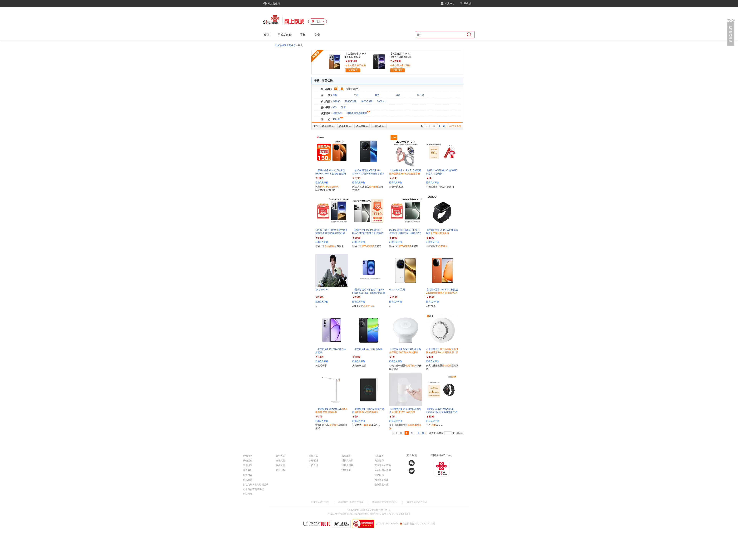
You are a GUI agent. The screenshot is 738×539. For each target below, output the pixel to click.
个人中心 (449, 3)
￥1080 (356, 357)
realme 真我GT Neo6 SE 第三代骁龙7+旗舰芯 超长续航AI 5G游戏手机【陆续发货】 (405, 233)
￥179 (318, 416)
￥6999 (356, 297)
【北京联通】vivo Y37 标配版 (367, 349)
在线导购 (731, 32)
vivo (398, 95)
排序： (316, 126)
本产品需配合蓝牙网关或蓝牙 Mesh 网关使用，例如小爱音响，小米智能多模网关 (442, 352)
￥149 (429, 357)
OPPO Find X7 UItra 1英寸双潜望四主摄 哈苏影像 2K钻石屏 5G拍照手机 (331, 233)
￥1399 (319, 357)
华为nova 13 (321, 289)
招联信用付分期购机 (357, 113)
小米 (356, 95)
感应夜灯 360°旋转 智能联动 (403, 352)
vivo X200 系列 (397, 289)
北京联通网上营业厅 (285, 45)
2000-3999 (350, 101)
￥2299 (393, 178)
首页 (266, 35)
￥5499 (319, 237)
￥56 (428, 178)
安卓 (343, 107)
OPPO (420, 95)
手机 (303, 35)
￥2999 (319, 297)
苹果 (335, 95)
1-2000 (336, 101)
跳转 (459, 433)
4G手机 (336, 119)
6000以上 (382, 101)
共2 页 (432, 433)
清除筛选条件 (353, 88)
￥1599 (430, 237)
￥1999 (356, 237)
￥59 (392, 357)
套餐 (289, 35)
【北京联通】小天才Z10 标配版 (405, 173)
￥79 (392, 416)
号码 (281, 35)
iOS (335, 107)
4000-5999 (366, 101)
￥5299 (356, 178)
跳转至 (440, 433)
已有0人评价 (321, 182)
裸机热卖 (337, 113)
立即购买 (352, 70)
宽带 (317, 35)
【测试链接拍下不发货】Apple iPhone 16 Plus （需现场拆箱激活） (368, 292)
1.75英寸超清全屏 (440, 233)
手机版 (467, 3)
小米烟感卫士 (442, 352)
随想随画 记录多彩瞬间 (366, 412)
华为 (377, 95)
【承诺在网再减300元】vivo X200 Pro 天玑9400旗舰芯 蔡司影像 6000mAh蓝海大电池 (368, 173)
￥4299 (393, 297)
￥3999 (319, 178)
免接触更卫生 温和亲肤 (403, 412)
